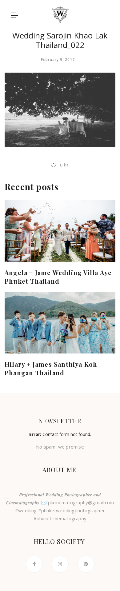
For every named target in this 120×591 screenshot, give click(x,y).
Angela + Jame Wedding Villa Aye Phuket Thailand (58, 276)
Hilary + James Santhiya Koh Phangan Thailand (51, 368)
